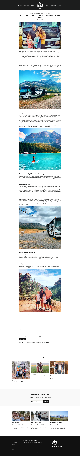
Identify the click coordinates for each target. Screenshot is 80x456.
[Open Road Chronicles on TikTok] (60, 446)
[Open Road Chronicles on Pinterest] (56, 446)
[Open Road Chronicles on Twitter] (54, 446)
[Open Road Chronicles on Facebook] (52, 446)
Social (47, 5)
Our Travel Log (26, 5)
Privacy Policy (38, 342)
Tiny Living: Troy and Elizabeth (38, 375)
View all (66, 358)
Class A (31, 13)
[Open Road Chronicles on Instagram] (58, 446)
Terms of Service (44, 342)
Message (20, 329)
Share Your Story (54, 5)
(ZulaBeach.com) (42, 120)
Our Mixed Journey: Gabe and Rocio (20, 382)
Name (19, 324)
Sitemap (41, 452)
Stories (19, 5)
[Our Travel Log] (21, 416)
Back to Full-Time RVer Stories (41, 349)
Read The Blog (53, 430)
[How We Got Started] (40, 416)
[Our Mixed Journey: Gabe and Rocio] (21, 370)
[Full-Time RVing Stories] (59, 416)
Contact (60, 5)
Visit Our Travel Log (15, 430)
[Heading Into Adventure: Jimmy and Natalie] (59, 367)
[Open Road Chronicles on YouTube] (61, 446)
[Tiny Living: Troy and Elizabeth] (40, 367)
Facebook (25, 126)
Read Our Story (34, 430)
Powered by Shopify (45, 452)
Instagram (29, 126)
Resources (32, 5)
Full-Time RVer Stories (39, 13)
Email (41, 324)
